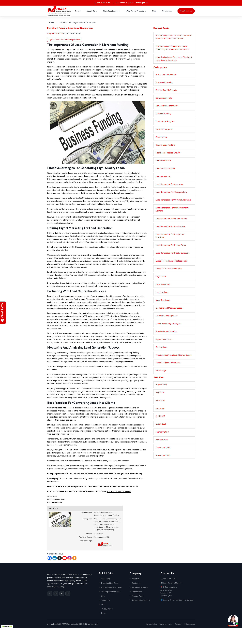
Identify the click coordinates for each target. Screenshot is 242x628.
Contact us (167, 11)
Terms (103, 613)
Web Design (161, 370)
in (56, 593)
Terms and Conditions (141, 600)
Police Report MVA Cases (111, 587)
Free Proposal (186, 11)
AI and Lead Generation (166, 74)
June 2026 (160, 400)
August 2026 (161, 384)
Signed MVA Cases (164, 339)
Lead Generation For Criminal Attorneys (173, 200)
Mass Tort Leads (111, 11)
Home (78, 11)
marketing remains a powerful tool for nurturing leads (75, 272)
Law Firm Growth (163, 160)
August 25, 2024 (55, 33)
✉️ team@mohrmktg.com (171, 583)
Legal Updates (162, 292)
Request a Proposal (140, 587)
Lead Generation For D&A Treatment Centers (172, 209)
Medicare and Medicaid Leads (169, 308)
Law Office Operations (165, 168)
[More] (74, 558)
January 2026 (162, 439)
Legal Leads (161, 276)
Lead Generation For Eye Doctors (170, 226)
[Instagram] (69, 558)
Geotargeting (161, 137)
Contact (178, 624)
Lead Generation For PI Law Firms (171, 245)
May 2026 (160, 408)
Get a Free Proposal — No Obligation (132, 3)
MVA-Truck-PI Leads (136, 11)
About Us (92, 11)
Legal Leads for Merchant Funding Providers (64, 40)
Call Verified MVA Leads (166, 90)
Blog (154, 11)
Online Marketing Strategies (168, 323)
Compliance (137, 592)
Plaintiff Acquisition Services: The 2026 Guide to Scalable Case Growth (173, 37)
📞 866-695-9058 (102, 3)
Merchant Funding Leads (167, 316)
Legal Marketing (163, 284)
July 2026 (160, 392)
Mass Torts (105, 579)
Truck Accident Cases (110, 583)
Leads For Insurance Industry (169, 268)
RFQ (102, 604)
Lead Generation (163, 176)
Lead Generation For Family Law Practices (170, 235)
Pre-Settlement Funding (166, 331)
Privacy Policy (107, 609)
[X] (59, 558)
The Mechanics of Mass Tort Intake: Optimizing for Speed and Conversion (172, 48)
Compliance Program (165, 121)
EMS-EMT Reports (164, 129)
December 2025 (163, 447)
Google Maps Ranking (165, 145)
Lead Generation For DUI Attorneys (171, 218)
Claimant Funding (163, 113)
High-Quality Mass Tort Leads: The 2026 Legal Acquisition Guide (174, 58)
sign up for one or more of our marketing (69, 478)
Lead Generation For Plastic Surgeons (172, 253)
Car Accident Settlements (167, 106)
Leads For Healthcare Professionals (171, 261)
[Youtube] (64, 558)
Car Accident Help (164, 98)
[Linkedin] (54, 558)
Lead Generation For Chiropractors (171, 192)
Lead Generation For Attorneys (169, 184)
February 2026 (162, 432)
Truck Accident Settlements (168, 363)
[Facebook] (50, 558)
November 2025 (163, 455)
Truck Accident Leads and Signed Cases (173, 355)
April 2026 (160, 416)
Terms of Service (166, 624)
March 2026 (161, 424)
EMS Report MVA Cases (110, 592)
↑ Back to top (189, 624)
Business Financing (164, 82)
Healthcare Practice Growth (168, 153)
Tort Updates (161, 347)
